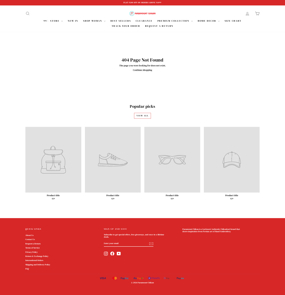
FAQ (27, 268)
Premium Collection (174, 20)
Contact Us (30, 239)
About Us (29, 235)
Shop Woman (93, 20)
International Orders (34, 260)
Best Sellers (121, 20)
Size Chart (233, 20)
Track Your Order (126, 26)
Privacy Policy (31, 252)
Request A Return (159, 26)
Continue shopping (142, 70)
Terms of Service (32, 247)
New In (73, 20)
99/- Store (52, 20)
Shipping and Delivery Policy (37, 264)
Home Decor (207, 20)
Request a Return (33, 243)
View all (142, 115)
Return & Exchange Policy (36, 256)
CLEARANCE (144, 20)
